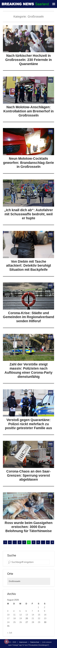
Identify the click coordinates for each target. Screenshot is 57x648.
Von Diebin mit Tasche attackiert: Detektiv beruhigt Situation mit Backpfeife (28, 265)
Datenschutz (34, 642)
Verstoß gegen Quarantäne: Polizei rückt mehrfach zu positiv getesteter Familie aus (28, 424)
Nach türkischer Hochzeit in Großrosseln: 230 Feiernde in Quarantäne (28, 60)
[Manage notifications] (6, 641)
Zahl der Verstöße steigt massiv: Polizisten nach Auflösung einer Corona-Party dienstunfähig (28, 370)
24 (8, 622)
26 (20, 622)
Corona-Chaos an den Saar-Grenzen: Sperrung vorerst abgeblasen (28, 475)
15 (39, 614)
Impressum (23, 642)
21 (33, 618)
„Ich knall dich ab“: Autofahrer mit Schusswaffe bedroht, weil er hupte (28, 214)
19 (20, 618)
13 (27, 614)
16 (45, 614)
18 (14, 618)
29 (39, 622)
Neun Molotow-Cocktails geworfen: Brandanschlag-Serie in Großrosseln (28, 163)
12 (20, 614)
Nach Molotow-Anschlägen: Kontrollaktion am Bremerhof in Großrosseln (28, 111)
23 (45, 618)
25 (14, 622)
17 (8, 618)
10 (8, 614)
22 (39, 618)
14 (33, 614)
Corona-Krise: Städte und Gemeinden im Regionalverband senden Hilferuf (28, 317)
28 (33, 622)
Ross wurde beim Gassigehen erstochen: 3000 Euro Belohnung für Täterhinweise (28, 527)
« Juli (9, 632)
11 (14, 614)
